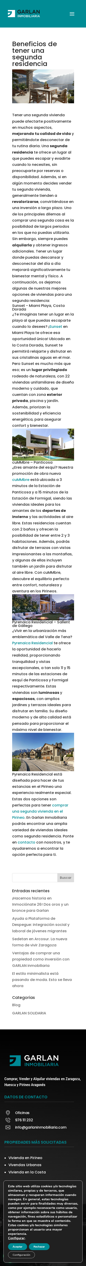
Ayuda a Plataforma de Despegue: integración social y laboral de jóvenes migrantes (40, 924)
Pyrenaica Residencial (32, 643)
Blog (16, 1005)
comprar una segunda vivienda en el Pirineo (40, 811)
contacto (26, 842)
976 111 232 (24, 1120)
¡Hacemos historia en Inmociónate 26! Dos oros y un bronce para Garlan (40, 904)
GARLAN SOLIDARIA (29, 1013)
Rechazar (39, 1246)
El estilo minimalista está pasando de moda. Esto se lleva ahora (42, 979)
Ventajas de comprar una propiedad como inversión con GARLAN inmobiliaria (40, 959)
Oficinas (22, 1112)
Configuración (21, 1255)
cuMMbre (20, 479)
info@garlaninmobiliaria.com (41, 1127)
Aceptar (17, 1246)
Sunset (55, 326)
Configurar (16, 1238)
